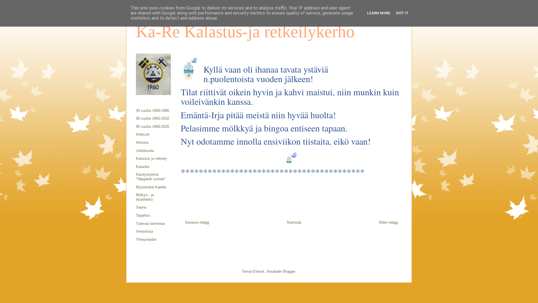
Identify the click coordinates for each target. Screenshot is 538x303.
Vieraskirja (144, 231)
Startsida (294, 222)
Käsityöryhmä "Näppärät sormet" (151, 176)
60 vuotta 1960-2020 (152, 126)
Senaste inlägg (197, 222)
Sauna (141, 207)
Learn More (378, 13)
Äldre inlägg (388, 222)
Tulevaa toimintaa (150, 223)
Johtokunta (145, 151)
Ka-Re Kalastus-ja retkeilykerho (245, 31)
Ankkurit (142, 134)
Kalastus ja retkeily (151, 158)
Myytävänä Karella (151, 187)
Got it (402, 13)
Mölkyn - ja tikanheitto (145, 197)
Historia (142, 142)
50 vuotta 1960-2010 (152, 118)
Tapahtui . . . (146, 215)
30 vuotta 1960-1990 (152, 110)
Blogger (289, 271)
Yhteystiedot (146, 239)
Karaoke (142, 167)
